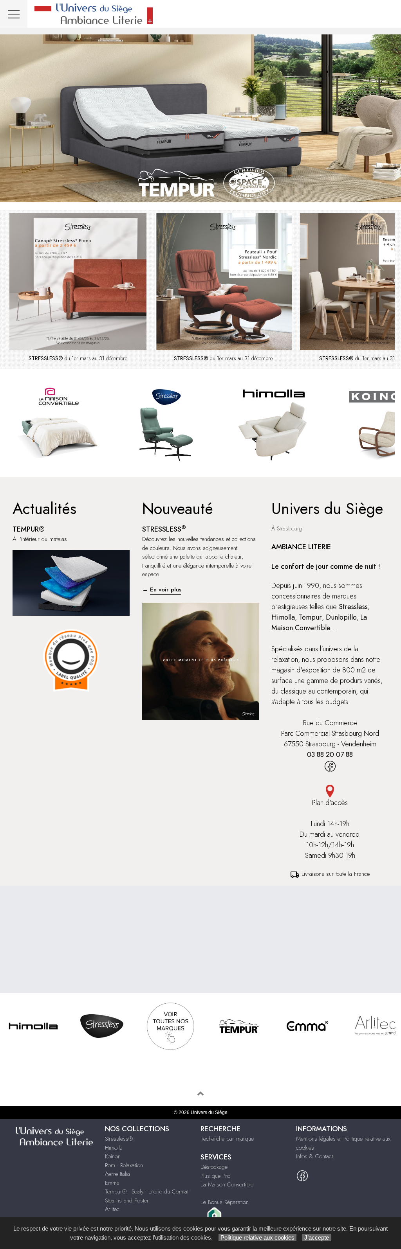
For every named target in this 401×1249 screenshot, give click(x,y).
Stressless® (119, 1138)
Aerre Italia (117, 1174)
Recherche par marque (227, 1138)
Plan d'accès (330, 803)
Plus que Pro (215, 1176)
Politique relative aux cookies (257, 1237)
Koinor (112, 1156)
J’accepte (317, 1237)
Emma (112, 1183)
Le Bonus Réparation (224, 1202)
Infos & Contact (314, 1156)
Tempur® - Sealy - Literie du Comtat (146, 1191)
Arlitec (112, 1209)
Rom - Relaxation (124, 1165)
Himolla (114, 1147)
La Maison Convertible (226, 1184)
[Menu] (13, 14)
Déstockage (214, 1167)
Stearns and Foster (127, 1200)
